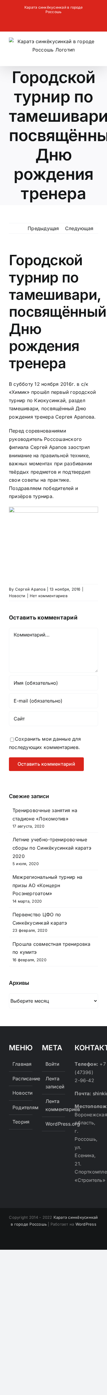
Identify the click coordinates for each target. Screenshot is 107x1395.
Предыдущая (43, 228)
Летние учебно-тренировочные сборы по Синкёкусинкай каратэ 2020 (51, 848)
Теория (20, 1122)
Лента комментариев (53, 1105)
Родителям (20, 1107)
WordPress (85, 1224)
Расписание (20, 1079)
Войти (52, 1064)
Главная (20, 1064)
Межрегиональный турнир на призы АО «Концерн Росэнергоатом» (47, 885)
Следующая (79, 228)
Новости (17, 595)
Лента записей (53, 1083)
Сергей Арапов (30, 589)
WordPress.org (53, 1124)
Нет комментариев (48, 595)
